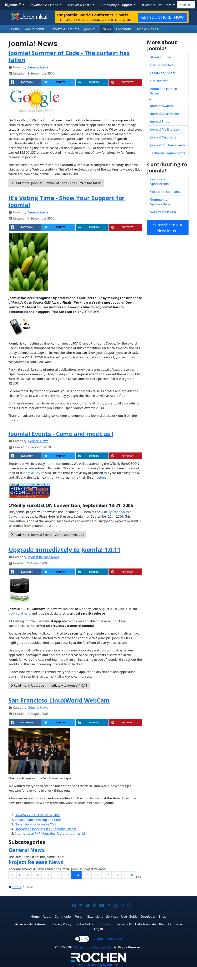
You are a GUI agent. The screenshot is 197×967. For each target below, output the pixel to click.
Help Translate (145, 924)
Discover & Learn (79, 5)
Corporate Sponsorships (160, 181)
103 (66, 875)
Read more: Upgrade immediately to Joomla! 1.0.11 (50, 685)
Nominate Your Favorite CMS (35, 824)
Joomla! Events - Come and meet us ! (60, 434)
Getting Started (161, 65)
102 (56, 875)
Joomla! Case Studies (165, 114)
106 (96, 875)
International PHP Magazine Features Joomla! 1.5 (50, 833)
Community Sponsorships (160, 201)
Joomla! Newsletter (164, 137)
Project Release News (43, 557)
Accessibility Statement (32, 924)
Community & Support (116, 5)
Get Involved (159, 81)
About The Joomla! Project (163, 91)
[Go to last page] (132, 875)
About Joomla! (35, 29)
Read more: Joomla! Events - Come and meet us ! (48, 535)
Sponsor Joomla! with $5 (114, 924)
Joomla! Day (31, 473)
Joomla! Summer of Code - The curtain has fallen (69, 56)
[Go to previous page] (19, 875)
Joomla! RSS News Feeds (167, 145)
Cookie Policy (84, 924)
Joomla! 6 (91, 29)
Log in (98, 929)
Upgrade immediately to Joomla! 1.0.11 (64, 549)
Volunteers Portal (163, 212)
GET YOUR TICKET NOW (162, 17)
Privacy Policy (61, 924)
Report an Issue (170, 924)
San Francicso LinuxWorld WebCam (59, 700)
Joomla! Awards (161, 106)
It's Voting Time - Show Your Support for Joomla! (66, 201)
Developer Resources (156, 5)
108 (116, 875)
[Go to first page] (12, 875)
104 (76, 875)
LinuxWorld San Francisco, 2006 (37, 815)
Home (15, 29)
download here (19, 613)
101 (46, 875)
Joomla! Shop (159, 121)
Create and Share (162, 73)
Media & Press (147, 29)
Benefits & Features (65, 29)
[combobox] (186, 4)
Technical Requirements (167, 153)
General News (38, 67)
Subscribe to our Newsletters (167, 227)
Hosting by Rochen (98, 965)
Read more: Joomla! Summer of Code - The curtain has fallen (57, 183)
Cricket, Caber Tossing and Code (38, 820)
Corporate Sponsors (165, 192)
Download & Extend (44, 5)
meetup (99, 477)
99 (27, 875)
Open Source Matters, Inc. (94, 947)
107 (106, 875)
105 (86, 875)
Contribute (124, 29)
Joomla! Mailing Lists (165, 129)
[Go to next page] (124, 875)
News (107, 29)
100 (36, 875)
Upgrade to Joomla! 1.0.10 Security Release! (46, 829)
